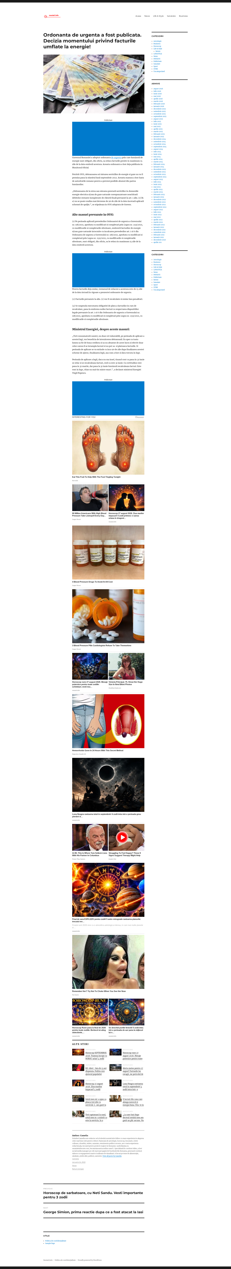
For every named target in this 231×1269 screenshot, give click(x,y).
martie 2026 (158, 101)
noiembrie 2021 (159, 232)
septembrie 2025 (160, 116)
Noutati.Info (48, 1260)
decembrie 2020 (160, 240)
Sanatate (171, 16)
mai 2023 (157, 187)
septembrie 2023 (160, 177)
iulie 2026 (157, 91)
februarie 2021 (159, 235)
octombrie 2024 (160, 144)
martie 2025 (158, 132)
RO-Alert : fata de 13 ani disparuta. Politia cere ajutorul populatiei (95, 1071)
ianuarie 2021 (159, 237)
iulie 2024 (157, 152)
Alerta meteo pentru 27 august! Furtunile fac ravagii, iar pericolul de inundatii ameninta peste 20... (133, 1074)
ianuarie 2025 (159, 137)
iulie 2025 (157, 121)
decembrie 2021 (160, 230)
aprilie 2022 (158, 220)
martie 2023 (158, 192)
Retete (158, 51)
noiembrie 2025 (160, 111)
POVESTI (157, 59)
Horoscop (157, 46)
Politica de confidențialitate (55, 1241)
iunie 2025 (158, 124)
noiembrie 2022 (160, 202)
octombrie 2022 (160, 205)
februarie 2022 (159, 225)
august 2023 (158, 179)
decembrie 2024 (160, 139)
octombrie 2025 (160, 114)
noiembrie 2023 (160, 172)
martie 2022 (158, 222)
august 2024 (158, 149)
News (147, 16)
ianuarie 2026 (159, 106)
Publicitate (158, 61)
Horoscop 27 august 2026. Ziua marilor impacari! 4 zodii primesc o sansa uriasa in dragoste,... (95, 1090)
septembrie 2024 (160, 147)
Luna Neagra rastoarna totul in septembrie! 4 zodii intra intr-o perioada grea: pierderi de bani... (133, 1090)
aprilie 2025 (158, 129)
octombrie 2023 (160, 174)
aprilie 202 (158, 242)
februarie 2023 (159, 194)
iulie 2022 (157, 212)
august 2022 (158, 210)
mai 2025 (157, 126)
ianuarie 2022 (159, 227)
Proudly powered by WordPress (90, 1260)
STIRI (156, 69)
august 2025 (158, 119)
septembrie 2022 (160, 207)
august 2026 (158, 89)
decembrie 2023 (160, 169)
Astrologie (157, 41)
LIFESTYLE (158, 54)
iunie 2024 (158, 154)
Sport (156, 66)
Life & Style (158, 16)
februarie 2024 (159, 164)
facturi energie (78, 1169)
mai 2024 (157, 157)
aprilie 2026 (158, 99)
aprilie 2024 (158, 159)
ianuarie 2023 (159, 197)
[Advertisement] (109, 139)
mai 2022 (157, 217)
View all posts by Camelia (112, 1156)
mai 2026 (157, 96)
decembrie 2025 (160, 109)
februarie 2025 (159, 134)
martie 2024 (158, 162)
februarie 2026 (159, 104)
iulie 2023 (157, 182)
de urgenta (116, 157)
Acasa (138, 16)
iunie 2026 (158, 94)
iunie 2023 (157, 184)
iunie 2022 (158, 215)
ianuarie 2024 (159, 167)
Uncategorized (159, 71)
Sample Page (50, 1243)
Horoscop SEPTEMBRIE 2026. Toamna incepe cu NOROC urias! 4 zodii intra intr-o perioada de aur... (96, 1059)
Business (183, 16)
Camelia (75, 1159)
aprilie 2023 (158, 189)
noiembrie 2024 (160, 142)
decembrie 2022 (160, 200)
